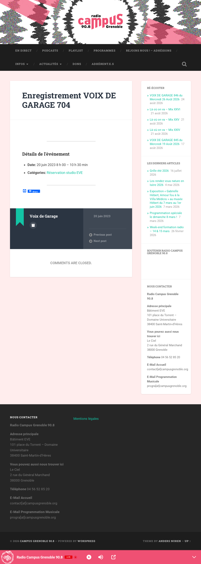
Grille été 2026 (159, 171)
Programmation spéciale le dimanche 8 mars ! (166, 215)
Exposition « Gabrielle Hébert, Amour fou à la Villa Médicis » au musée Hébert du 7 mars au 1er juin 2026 (166, 199)
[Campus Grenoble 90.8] (100, 22)
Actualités (48, 64)
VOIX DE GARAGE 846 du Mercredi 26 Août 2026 (166, 97)
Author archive (33, 225)
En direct (23, 50)
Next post (100, 241)
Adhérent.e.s (103, 64)
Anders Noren (170, 541)
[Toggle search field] (184, 64)
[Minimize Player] (194, 557)
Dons (77, 64)
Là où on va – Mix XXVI (165, 109)
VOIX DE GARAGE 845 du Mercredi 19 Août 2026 (166, 142)
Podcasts (50, 50)
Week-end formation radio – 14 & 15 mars (167, 229)
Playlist (76, 50)
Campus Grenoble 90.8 (37, 541)
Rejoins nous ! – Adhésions (148, 50)
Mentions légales (86, 419)
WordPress (86, 541)
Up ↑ (188, 541)
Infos (20, 64)
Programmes (104, 50)
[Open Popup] (113, 557)
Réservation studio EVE (65, 173)
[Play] (89, 557)
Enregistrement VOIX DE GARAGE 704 (69, 100)
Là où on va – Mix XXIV (165, 130)
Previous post (103, 234)
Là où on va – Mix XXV (164, 119)
